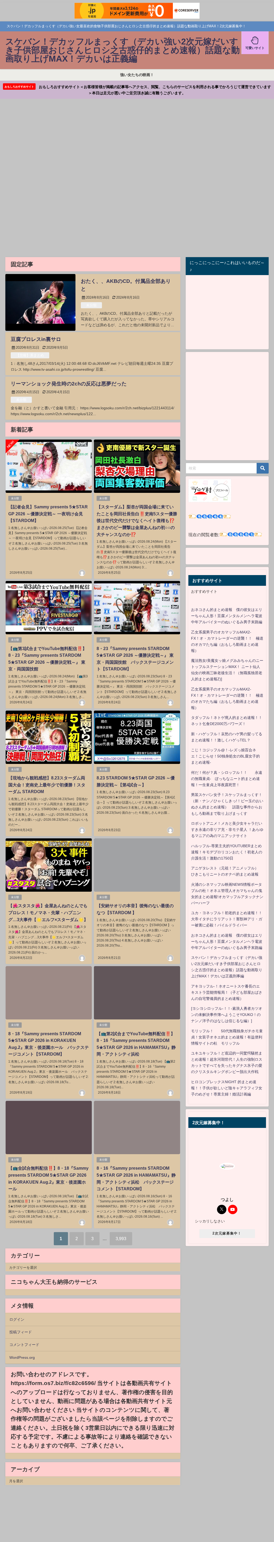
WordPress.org (22, 1357)
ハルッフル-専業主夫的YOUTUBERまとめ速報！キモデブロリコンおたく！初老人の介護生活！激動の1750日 (226, 852)
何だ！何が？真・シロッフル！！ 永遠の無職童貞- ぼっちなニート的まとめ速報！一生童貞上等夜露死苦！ (226, 779)
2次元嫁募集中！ (226, 1233)
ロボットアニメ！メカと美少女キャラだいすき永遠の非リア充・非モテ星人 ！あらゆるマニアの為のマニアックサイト (227, 829)
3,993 (121, 1238)
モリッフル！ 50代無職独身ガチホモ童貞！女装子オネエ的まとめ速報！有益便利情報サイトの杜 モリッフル (227, 1037)
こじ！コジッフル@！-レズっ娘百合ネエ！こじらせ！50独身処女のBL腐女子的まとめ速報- (225, 756)
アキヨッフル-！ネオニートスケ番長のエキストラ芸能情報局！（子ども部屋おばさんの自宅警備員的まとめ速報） (226, 992)
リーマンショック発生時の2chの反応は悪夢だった (69, 383)
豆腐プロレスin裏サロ (36, 339)
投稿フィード (20, 1332)
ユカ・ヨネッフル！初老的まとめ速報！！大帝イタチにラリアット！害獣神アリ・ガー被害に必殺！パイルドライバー (226, 919)
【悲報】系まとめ (30, 355)
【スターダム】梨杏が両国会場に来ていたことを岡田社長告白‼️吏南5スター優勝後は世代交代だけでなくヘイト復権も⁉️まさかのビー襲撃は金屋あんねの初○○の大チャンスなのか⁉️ (137, 520)
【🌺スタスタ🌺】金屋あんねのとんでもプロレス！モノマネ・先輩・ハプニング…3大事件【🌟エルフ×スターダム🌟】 (48, 912)
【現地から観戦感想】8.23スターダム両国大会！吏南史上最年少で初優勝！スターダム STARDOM (46, 785)
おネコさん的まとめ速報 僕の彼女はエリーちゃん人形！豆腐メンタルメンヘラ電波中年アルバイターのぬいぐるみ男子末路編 (226, 616)
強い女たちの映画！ (137, 75)
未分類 (91, 305)
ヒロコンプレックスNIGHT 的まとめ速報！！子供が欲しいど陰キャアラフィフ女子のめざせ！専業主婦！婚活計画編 (226, 1088)
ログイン (16, 1319)
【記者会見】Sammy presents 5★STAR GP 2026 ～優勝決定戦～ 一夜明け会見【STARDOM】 (48, 514)
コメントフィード (24, 1344)
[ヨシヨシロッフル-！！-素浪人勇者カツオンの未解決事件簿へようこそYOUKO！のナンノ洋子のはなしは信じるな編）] (226, 1015)
